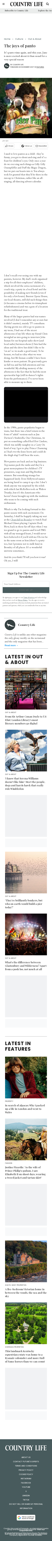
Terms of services (29, 597)
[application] (26, 402)
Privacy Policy (26, 1470)
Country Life (18, 64)
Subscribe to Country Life (16, 10)
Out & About (34, 39)
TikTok (26, 1499)
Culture (19, 39)
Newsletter (43, 146)
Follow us (28, 146)
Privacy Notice (23, 600)
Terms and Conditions (26, 1465)
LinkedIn (26, 1495)
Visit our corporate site (32, 1530)
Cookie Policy (26, 1474)
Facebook (26, 1482)
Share (10, 146)
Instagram (26, 1478)
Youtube (26, 1487)
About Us (26, 1457)
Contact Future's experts (26, 1461)
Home (7, 39)
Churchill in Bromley (21, 519)
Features (40, 67)
